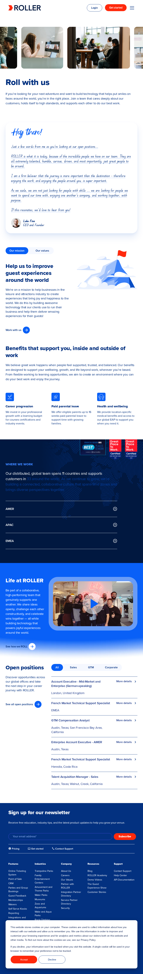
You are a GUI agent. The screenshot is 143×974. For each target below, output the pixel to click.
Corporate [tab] (111, 667)
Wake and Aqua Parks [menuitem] (43, 913)
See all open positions (19, 704)
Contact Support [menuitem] (122, 871)
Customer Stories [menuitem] (97, 892)
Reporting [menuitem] (13, 913)
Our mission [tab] (16, 251)
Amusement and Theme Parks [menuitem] (43, 889)
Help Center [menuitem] (120, 875)
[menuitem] (13, 849)
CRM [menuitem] (10, 883)
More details (124, 681)
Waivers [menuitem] (12, 904)
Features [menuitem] (13, 864)
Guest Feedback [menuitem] (17, 896)
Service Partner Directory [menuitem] (69, 902)
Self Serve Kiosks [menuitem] (17, 909)
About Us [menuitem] (66, 871)
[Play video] (93, 603)
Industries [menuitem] (40, 864)
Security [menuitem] (65, 908)
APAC (9, 525)
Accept (24, 959)
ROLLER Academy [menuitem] (97, 875)
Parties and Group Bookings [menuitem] (18, 889)
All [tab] (57, 667)
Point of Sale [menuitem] (15, 879)
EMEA (10, 541)
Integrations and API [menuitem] (17, 919)
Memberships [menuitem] (15, 900)
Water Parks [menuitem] (41, 895)
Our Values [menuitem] (67, 880)
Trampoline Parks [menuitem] (44, 871)
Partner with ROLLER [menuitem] (67, 886)
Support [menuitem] (118, 864)
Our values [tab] (42, 251)
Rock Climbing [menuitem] (42, 920)
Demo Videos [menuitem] (95, 880)
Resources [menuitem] (93, 864)
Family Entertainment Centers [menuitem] (42, 879)
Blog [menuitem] (90, 871)
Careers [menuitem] (65, 875)
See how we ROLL (16, 646)
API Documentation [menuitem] (124, 880)
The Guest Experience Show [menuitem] (97, 886)
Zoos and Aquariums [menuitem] (40, 905)
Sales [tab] (73, 667)
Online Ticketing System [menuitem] (17, 873)
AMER (10, 509)
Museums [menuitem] (40, 899)
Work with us (13, 330)
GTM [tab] (91, 667)
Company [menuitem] (66, 864)
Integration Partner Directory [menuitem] (71, 894)
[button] (93, 603)
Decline (52, 959)
